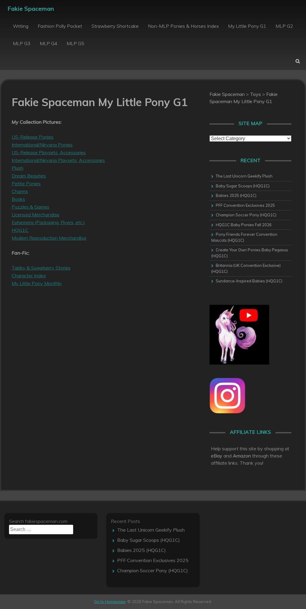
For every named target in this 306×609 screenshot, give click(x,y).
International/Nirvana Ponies (42, 145)
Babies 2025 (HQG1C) (236, 195)
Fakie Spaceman (30, 8)
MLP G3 (21, 43)
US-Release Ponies (32, 137)
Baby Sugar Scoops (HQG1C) (243, 185)
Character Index (29, 276)
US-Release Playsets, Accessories (49, 152)
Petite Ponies (26, 183)
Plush (17, 168)
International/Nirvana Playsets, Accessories (58, 160)
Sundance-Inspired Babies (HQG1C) (249, 281)
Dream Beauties (29, 176)
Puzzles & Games (30, 207)
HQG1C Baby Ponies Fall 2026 (244, 224)
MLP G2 (284, 26)
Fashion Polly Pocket (60, 26)
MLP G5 (75, 43)
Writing (20, 26)
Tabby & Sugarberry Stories (41, 268)
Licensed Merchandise (35, 215)
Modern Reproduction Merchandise (49, 238)
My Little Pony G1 (247, 26)
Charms (20, 191)
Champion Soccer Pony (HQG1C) (246, 214)
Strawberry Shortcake (115, 26)
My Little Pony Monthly (37, 283)
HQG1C (20, 230)
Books (18, 199)
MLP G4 (48, 43)
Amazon (242, 456)
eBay (216, 456)
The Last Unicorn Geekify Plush (244, 176)
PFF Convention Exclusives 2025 (245, 205)
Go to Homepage (110, 601)
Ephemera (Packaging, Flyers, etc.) (48, 222)
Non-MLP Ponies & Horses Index (183, 26)
